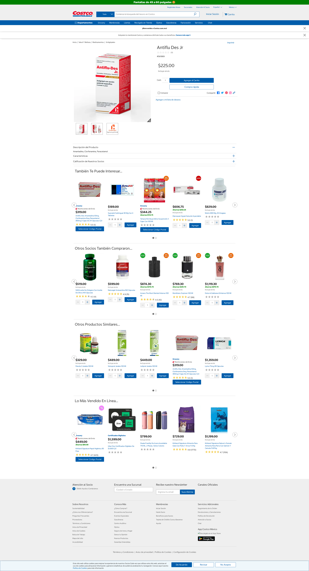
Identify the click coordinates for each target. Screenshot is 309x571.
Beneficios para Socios (164, 516)
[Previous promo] (74, 205)
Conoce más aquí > (183, 35)
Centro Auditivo (120, 523)
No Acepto (225, 564)
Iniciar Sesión (212, 14)
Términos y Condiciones (81, 523)
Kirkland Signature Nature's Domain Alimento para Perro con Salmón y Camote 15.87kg (218, 445)
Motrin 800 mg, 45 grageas (215, 213)
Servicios (199, 22)
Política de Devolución (206, 516)
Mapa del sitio (77, 538)
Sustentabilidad (78, 508)
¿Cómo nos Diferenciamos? (82, 512)
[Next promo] (235, 205)
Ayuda (158, 523)
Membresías (114, 22)
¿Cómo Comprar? (120, 508)
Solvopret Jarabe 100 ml (117, 366)
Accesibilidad (77, 542)
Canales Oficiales (208, 484)
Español (216, 7)
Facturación (186, 22)
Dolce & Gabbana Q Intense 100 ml (218, 293)
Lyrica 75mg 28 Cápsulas (214, 366)
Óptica (159, 22)
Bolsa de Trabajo (78, 534)
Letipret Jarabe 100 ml (148, 366)
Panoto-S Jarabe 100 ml (84, 366)
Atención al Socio (82, 484)
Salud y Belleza (84, 42)
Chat (210, 22)
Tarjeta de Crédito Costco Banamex (169, 520)
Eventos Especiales (121, 516)
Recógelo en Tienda (143, 22)
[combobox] (105, 14)
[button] (196, 14)
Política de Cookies (80, 568)
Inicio (75, 42)
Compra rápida (191, 87)
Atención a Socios (204, 520)
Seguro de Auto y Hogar (123, 531)
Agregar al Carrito (192, 80)
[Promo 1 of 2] (153, 238)
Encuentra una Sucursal (127, 484)
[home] (82, 14)
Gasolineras (171, 22)
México (231, 7)
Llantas (127, 22)
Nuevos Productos (121, 538)
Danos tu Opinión (120, 534)
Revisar (203, 564)
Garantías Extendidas (122, 542)
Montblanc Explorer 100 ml (183, 293)
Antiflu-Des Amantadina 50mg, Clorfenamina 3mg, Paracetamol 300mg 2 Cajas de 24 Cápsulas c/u (89, 218)
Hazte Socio (160, 512)
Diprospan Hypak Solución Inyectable (187, 216)
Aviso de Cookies (78, 531)
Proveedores (77, 520)
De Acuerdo (181, 564)
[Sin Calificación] (164, 52)
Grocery (101, 22)
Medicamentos (98, 42)
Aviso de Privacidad (79, 527)
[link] (218, 92)
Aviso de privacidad (144, 552)
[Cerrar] (304, 28)
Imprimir (230, 42)
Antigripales (110, 42)
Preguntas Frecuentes (80, 516)
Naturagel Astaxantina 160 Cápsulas (121, 290)
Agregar (130, 225)
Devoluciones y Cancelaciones (209, 512)
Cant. (159, 80)
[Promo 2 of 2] (156, 238)
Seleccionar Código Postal (89, 229)
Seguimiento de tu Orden (207, 508)
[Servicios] (203, 22)
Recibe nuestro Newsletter (171, 484)
